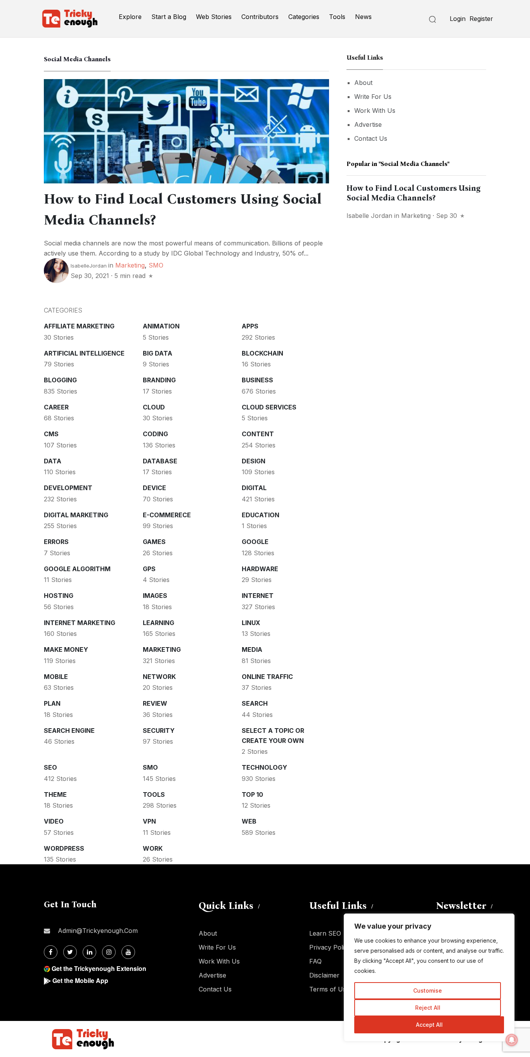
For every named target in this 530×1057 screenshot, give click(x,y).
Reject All (427, 1007)
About (363, 82)
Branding (159, 380)
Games (154, 542)
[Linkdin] (89, 952)
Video (54, 821)
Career (56, 407)
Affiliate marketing (79, 326)
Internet (258, 595)
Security (159, 730)
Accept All (429, 1024)
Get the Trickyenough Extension (99, 968)
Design (253, 461)
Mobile (56, 676)
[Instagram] (109, 952)
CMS (51, 434)
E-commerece (167, 515)
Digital (254, 488)
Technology (264, 767)
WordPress (64, 848)
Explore (130, 17)
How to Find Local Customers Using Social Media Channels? (413, 192)
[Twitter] (70, 952)
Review (155, 703)
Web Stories (214, 17)
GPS (149, 569)
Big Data (157, 353)
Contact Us (370, 138)
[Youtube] (128, 952)
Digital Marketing (76, 515)
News (363, 17)
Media (252, 649)
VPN (149, 821)
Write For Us (372, 96)
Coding (155, 434)
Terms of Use (329, 989)
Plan (52, 703)
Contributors (260, 17)
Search (255, 703)
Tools (337, 17)
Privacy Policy (330, 947)
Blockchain (262, 353)
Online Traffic (267, 676)
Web (249, 821)
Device (154, 488)
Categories (303, 17)
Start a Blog (168, 17)
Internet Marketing (79, 623)
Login (458, 18)
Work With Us (374, 110)
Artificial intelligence (84, 353)
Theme (55, 794)
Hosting (58, 595)
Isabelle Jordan (369, 215)
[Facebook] (50, 952)
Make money (66, 649)
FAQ (315, 961)
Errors (56, 542)
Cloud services (269, 407)
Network (159, 676)
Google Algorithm (77, 569)
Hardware (260, 569)
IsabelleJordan (89, 266)
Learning (158, 623)
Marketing (130, 265)
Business (257, 380)
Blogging (60, 380)
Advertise (368, 124)
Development (68, 488)
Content (258, 434)
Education (260, 515)
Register (481, 18)
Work (153, 848)
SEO (50, 767)
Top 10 (252, 794)
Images (155, 595)
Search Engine (69, 730)
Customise (427, 990)
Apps (250, 326)
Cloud (154, 407)
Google (255, 542)
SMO (156, 265)
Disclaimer (324, 975)
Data (52, 461)
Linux (251, 623)
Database (160, 461)
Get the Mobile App (80, 980)
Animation (161, 326)
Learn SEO (325, 933)
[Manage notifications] (512, 1040)
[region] (429, 977)
